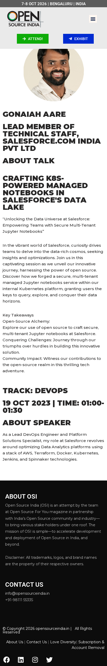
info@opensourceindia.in (27, 593)
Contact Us (36, 642)
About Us (14, 642)
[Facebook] (6, 659)
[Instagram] (35, 659)
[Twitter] (49, 659)
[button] (93, 19)
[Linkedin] (20, 659)
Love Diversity (63, 642)
